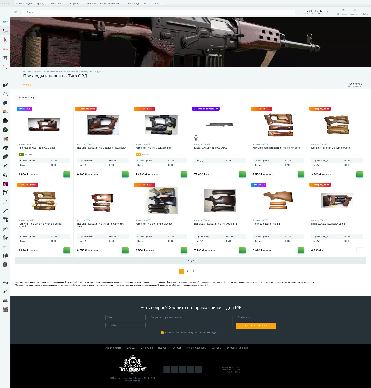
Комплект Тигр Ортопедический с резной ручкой (40, 225)
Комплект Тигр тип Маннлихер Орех (330, 148)
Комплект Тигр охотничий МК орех (154, 224)
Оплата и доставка (137, 3)
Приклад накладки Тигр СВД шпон (37, 148)
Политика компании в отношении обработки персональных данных (231, 369)
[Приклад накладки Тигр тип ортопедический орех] (103, 201)
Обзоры (176, 348)
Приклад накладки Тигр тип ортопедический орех (100, 225)
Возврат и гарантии (237, 348)
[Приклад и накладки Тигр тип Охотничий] (220, 201)
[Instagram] (166, 369)
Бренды (41, 3)
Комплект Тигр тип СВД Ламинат (153, 148)
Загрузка (190, 260)
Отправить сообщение (256, 325)
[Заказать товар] (359, 250)
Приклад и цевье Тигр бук (266, 224)
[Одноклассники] (198, 369)
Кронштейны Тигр (26, 97)
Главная (6, 3)
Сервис (74, 3)
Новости (91, 3)
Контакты (160, 3)
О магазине (56, 3)
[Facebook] (190, 369)
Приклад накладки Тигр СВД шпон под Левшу (101, 148)
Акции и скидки (24, 3)
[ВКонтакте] (174, 369)
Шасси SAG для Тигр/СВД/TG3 (210, 148)
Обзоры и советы (109, 3)
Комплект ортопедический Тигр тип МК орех (276, 148)
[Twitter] (182, 369)
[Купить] (66, 174)
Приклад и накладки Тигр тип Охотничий (216, 224)
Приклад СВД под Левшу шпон (328, 224)
